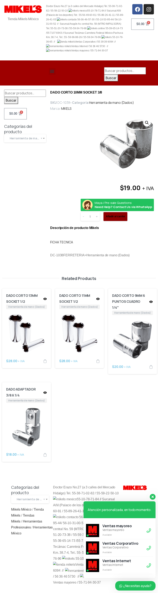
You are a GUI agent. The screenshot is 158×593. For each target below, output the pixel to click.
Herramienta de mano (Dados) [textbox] (32, 499)
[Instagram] (149, 9)
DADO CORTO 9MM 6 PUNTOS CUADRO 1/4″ (128, 301)
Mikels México (21, 509)
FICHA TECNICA (61, 242)
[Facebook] (137, 9)
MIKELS (66, 108)
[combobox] (25, 138)
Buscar (111, 78)
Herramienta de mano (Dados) (111, 102)
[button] (52, 71)
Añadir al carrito (115, 216)
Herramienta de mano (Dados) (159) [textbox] (27, 138)
